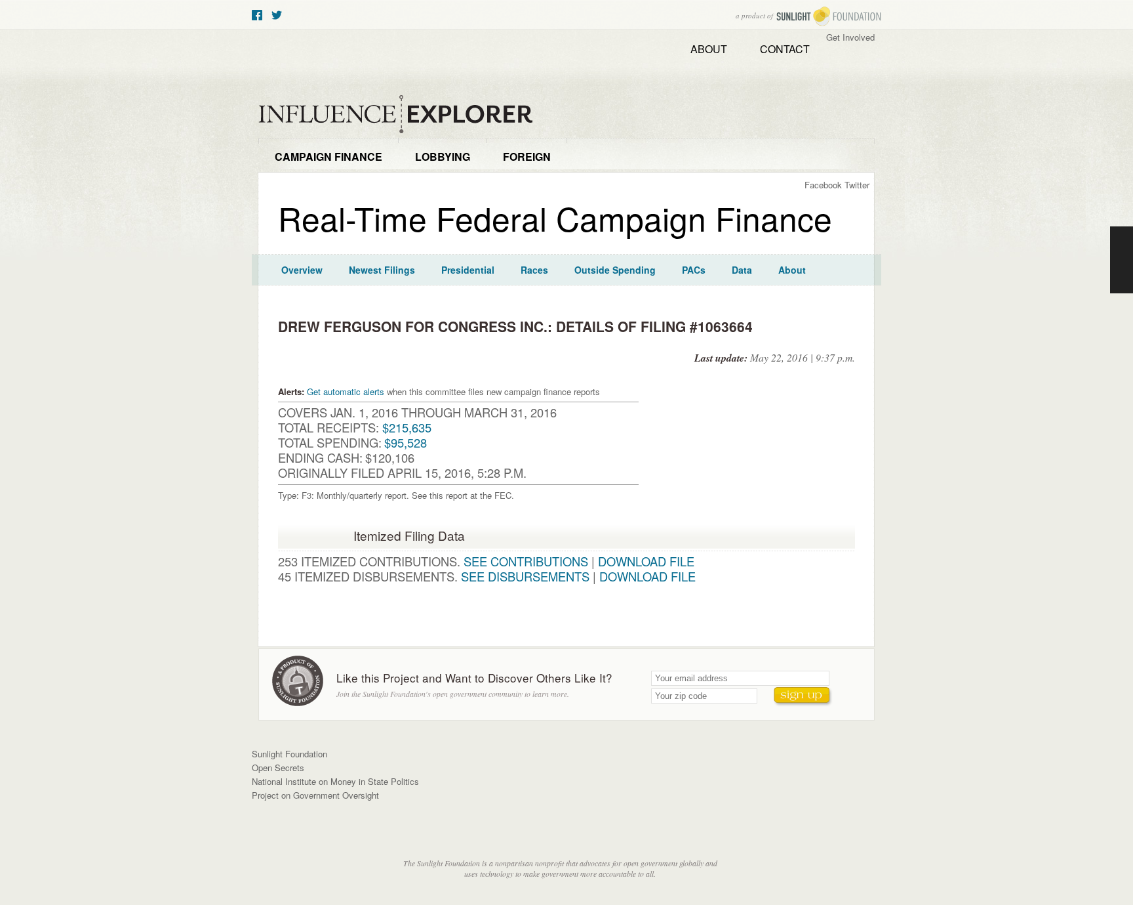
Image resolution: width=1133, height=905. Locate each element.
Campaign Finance (328, 156)
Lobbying (442, 156)
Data (742, 269)
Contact (785, 48)
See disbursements (525, 576)
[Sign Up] (803, 697)
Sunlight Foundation (828, 16)
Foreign (527, 156)
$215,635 (406, 427)
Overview (302, 269)
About (708, 48)
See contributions (526, 561)
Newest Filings (382, 269)
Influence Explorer (402, 115)
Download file (646, 561)
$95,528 (405, 442)
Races (534, 269)
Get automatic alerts (345, 391)
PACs (694, 269)
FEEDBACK (1121, 259)
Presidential (467, 269)
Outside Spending (615, 269)
